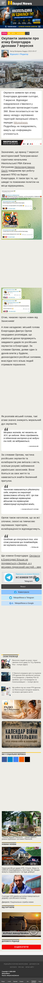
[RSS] (21, 759)
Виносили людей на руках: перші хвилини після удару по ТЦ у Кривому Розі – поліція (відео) (26, 662)
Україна (4, 33)
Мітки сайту (30, 967)
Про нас (21, 967)
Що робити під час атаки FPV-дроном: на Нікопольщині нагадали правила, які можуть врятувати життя (26, 690)
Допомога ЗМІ (34, 964)
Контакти (13, 967)
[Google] (15, 759)
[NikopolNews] (21, 577)
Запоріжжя (20, 33)
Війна (13, 33)
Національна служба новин (22, 902)
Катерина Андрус (21, 51)
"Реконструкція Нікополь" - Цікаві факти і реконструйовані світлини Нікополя (19, 838)
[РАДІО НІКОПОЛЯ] (21, 734)
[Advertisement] (21, 264)
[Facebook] (4, 759)
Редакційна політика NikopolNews (16, 964)
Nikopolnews (21, 122)
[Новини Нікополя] (19, 3)
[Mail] (27, 759)
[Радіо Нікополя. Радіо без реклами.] (21, 709)
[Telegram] (10, 759)
